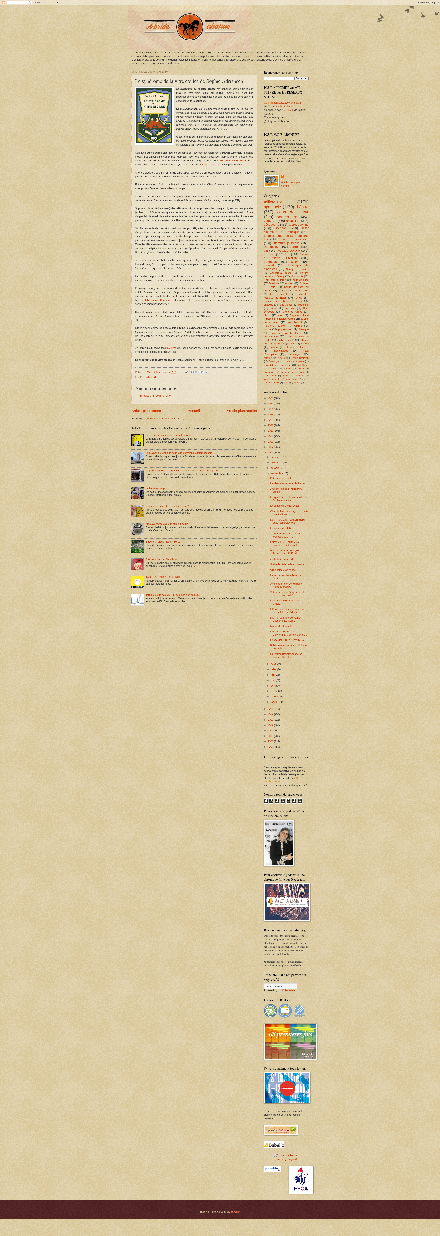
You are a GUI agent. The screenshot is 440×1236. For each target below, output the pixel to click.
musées (269, 254)
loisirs (286, 375)
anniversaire (271, 336)
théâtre (302, 207)
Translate (290, 990)
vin (266, 250)
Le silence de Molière (282, 528)
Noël (301, 368)
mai (273, 680)
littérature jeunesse (286, 243)
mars (274, 691)
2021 (271, 425)
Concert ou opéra (280, 273)
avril (273, 685)
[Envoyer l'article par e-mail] (185, 372)
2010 (271, 736)
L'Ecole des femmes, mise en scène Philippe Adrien (287, 611)
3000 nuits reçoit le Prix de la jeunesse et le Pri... (286, 535)
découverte (271, 224)
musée (286, 383)
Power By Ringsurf (286, 1159)
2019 (271, 436)
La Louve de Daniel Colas (284, 505)
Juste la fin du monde (282, 559)
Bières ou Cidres (274, 325)
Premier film (301, 290)
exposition (293, 221)
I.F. (293, 343)
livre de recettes (280, 294)
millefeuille (151, 377)
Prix (287, 254)
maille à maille (285, 340)
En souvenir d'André (233, 160)
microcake (269, 372)
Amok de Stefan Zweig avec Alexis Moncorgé (286, 585)
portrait (294, 246)
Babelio (297, 383)
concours (299, 375)
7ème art (270, 221)
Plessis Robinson (300, 358)
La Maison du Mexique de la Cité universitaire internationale (179, 453)
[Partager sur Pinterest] (205, 372)
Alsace (281, 358)
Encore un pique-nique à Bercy (163, 541)
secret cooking (298, 224)
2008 (271, 747)
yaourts (287, 368)
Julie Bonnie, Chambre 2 (158, 300)
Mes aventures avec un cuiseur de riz (167, 524)
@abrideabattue (285, 106)
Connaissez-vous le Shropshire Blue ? (167, 506)
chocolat (268, 304)
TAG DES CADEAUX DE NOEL (164, 577)
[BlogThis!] (195, 372)
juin (273, 674)
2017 (271, 447)
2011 (271, 730)
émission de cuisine (292, 372)
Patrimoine (271, 246)
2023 (271, 414)
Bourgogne (274, 361)
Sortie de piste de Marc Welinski (288, 564)
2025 (271, 403)
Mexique (274, 283)
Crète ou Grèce (292, 311)
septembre (277, 473)
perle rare (286, 365)
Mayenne (303, 304)
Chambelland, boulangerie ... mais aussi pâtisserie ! (289, 513)
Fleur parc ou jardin (275, 280)
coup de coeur (293, 212)
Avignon (281, 228)
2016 (271, 452)
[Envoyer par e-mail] (192, 372)
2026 (271, 398)
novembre (277, 462)
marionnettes (280, 350)
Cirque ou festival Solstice (286, 256)
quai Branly (303, 365)
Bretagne (303, 329)
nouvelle (268, 358)
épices (289, 283)
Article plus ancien (242, 411)
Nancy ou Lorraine (297, 269)
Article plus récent (146, 411)
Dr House (203, 164)
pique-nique (284, 329)
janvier (275, 702)
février (275, 696)
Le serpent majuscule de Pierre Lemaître (168, 435)
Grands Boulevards (297, 347)
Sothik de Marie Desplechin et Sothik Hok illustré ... (287, 594)
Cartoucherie (270, 375)
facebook (289, 110)
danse (273, 368)
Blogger (235, 1211)
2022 (271, 420)
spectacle (272, 207)
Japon (273, 308)
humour (274, 347)
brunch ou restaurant (294, 239)
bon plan (290, 308)
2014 (271, 714)
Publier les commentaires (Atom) (165, 418)
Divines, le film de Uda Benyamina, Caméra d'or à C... (288, 633)
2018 (271, 441)
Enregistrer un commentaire (155, 395)
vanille (267, 329)
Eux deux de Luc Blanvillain (161, 559)
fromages (270, 261)
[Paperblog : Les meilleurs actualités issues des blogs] (272, 1170)
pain (273, 287)
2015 (271, 709)
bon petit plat (287, 217)
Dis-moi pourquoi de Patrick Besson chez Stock (285, 619)
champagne (294, 354)
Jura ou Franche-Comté (286, 333)
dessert (269, 265)
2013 (271, 719)
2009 (271, 741)
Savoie (305, 343)
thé (280, 315)
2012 (271, 725)
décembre (277, 457)
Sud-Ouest (286, 304)
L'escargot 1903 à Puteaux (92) (287, 640)
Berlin (276, 382)
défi (297, 379)
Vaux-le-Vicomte (272, 379)
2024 (271, 409)
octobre (275, 468)
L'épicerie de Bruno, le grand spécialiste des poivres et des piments (183, 470)
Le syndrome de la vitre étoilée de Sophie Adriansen (289, 499)
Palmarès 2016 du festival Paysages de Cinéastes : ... (287, 543)
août (273, 664)
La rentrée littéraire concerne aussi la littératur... (286, 655)
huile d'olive (270, 365)
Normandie (297, 276)
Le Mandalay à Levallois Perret (287, 483)
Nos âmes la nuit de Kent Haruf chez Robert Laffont (287, 521)
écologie (282, 290)
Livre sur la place (294, 361)
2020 (271, 430)
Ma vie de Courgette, (282, 626)
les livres (172, 347)
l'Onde (298, 297)
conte (287, 379)
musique (293, 232)
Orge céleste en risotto (283, 569)
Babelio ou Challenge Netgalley (283, 301)
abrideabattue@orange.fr (287, 102)
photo (267, 315)
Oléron (298, 325)
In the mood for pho (156, 488)
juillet (274, 669)
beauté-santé (294, 322)
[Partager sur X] (199, 372)
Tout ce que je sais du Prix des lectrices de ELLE (173, 595)
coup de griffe (301, 280)
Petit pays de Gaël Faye (283, 478)
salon (295, 261)
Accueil (194, 411)
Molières (304, 283)
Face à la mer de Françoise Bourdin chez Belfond (285, 552)
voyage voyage (289, 250)
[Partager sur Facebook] (202, 372)
